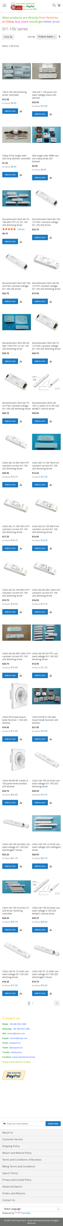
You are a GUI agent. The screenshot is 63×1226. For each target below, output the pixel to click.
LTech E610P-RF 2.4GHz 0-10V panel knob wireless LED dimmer (15, 783)
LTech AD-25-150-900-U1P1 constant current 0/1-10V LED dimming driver (16, 592)
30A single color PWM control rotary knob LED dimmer (45, 158)
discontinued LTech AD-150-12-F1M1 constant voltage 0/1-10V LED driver (46, 222)
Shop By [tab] (8, 36)
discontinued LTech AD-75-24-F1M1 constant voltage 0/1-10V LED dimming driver (16, 405)
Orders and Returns (13, 1193)
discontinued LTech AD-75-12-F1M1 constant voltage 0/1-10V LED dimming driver (46, 345)
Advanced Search (12, 1186)
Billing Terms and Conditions (18, 1166)
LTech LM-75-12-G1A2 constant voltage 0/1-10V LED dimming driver (15, 974)
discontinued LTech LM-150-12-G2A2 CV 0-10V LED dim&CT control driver (45, 405)
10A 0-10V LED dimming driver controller (14, 93)
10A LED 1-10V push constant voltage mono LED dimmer (44, 95)
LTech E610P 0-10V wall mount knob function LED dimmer (45, 720)
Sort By (31, 36)
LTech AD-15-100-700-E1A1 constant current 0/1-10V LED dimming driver (45, 465)
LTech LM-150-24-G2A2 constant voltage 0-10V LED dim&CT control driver (46, 910)
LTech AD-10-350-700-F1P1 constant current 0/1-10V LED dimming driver (15, 465)
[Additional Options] (13, 1075)
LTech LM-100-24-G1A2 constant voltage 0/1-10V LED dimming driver (46, 783)
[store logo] (23, 6)
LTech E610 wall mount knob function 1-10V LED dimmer (14, 720)
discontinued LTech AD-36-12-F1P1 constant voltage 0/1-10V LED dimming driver (46, 286)
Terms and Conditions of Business (21, 1159)
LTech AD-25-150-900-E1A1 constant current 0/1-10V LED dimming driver (45, 529)
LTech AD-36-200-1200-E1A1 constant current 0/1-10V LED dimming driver (46, 592)
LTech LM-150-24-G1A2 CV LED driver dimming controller (15, 910)
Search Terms (10, 1173)
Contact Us (8, 1200)
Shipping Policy (11, 1146)
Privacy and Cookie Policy (16, 1180)
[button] (20, 111)
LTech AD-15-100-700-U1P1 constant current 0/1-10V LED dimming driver (16, 529)
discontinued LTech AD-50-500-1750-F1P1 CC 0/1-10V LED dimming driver (16, 345)
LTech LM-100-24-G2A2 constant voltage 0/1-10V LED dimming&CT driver (16, 847)
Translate (25, 1213)
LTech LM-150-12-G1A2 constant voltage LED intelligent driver (46, 847)
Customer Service (12, 1139)
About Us (7, 1132)
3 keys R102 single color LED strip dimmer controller (16, 157)
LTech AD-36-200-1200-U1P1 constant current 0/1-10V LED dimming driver (16, 656)
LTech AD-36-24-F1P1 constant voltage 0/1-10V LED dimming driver (45, 656)
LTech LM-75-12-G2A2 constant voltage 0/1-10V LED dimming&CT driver (45, 974)
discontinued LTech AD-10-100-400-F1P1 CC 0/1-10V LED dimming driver (16, 222)
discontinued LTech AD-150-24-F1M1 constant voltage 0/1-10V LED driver (16, 286)
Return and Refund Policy (16, 1153)
